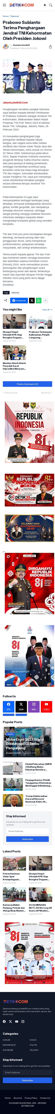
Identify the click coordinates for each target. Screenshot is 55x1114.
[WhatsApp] (38, 300)
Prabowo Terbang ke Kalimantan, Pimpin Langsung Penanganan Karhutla (40, 334)
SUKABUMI (8, 1050)
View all (45, 309)
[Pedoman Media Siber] (21, 715)
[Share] (49, 46)
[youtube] (16, 1021)
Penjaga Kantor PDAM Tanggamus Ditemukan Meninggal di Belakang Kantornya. (38, 783)
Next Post (45, 392)
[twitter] (10, 1021)
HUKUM (6, 1040)
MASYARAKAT (9, 1045)
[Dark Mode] (44, 5)
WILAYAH (34, 1050)
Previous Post (11, 392)
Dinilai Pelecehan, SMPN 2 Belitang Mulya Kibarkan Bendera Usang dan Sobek (38, 767)
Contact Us (45, 1098)
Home (6, 16)
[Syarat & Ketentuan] (8, 715)
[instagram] (22, 1021)
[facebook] (4, 1021)
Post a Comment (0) (27, 384)
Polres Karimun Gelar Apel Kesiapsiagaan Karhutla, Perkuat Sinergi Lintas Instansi (12, 876)
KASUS (33, 1040)
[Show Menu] (4, 5)
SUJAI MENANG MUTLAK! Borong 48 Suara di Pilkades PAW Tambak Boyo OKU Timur (40, 907)
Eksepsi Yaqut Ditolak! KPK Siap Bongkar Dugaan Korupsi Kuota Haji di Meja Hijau (14, 334)
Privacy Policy (31, 1098)
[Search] (50, 5)
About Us (17, 1098)
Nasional (15, 16)
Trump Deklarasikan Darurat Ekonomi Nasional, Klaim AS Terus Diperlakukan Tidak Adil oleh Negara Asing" (37, 799)
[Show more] (45, 300)
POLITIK (33, 1045)
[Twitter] (32, 300)
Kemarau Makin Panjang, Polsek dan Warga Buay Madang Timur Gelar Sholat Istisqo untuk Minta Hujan (14, 907)
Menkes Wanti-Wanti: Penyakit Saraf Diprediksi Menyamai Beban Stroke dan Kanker (14, 366)
